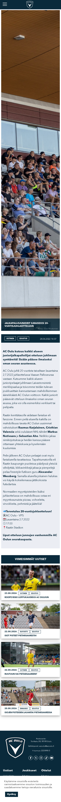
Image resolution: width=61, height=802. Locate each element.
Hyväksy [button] (11, 794)
